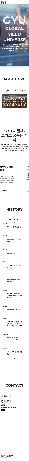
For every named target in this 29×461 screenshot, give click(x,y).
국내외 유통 (6, 90)
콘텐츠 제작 (22, 90)
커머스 (14, 90)
